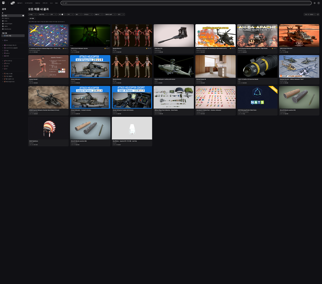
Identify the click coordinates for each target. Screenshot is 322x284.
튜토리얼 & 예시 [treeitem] (10, 81)
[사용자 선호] (318, 14)
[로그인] (318, 3)
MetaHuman (7, 29)
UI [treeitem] (6, 68)
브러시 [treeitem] (8, 53)
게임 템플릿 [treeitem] (9, 76)
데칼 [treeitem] (7, 50)
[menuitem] (20, 3)
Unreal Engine (8, 23)
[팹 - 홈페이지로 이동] (13, 3)
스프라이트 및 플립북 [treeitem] (12, 48)
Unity (5, 21)
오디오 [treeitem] (8, 63)
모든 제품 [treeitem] (8, 35)
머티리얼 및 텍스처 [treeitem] (11, 45)
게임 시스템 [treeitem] (9, 73)
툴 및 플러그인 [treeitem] (10, 79)
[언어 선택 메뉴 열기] (314, 3)
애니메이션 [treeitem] (9, 60)
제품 (5, 15)
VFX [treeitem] (7, 66)
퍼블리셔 (6, 18)
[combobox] (187, 3)
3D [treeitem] (7, 40)
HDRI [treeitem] (7, 56)
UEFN (6, 26)
